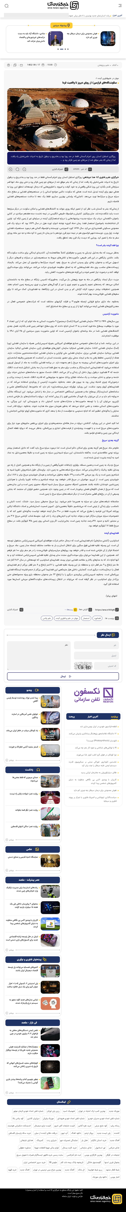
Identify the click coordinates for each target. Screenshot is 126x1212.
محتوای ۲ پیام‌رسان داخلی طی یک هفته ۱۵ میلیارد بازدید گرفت (24, 905)
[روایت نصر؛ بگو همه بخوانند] (50, 813)
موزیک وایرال (48, 1118)
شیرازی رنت (52, 1140)
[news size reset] (17, 169)
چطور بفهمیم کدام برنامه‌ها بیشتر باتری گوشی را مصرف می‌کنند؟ (22, 1081)
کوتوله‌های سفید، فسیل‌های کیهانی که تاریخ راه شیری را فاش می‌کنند (22, 1064)
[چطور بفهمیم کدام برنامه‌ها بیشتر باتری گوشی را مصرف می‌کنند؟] (50, 1083)
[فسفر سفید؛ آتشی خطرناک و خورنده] (50, 750)
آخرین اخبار (93, 717)
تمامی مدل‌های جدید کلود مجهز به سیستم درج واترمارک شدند (23, 1001)
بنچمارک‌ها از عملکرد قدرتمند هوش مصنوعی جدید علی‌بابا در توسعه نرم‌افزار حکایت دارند (22, 1050)
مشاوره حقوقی (25, 1147)
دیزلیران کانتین (33, 1118)
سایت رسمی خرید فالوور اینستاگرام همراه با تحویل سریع (40, 1155)
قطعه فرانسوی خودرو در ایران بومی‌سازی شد (98, 726)
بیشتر (11, 760)
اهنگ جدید (25, 1169)
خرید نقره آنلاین (84, 1125)
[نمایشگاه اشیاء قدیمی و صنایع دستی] (50, 860)
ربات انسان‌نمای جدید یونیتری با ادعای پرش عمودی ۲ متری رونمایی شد (80, 15)
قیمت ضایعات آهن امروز (64, 1125)
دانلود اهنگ (76, 1133)
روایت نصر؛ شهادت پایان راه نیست (24, 793)
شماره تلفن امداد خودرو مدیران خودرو (103, 1118)
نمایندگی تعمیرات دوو (69, 1140)
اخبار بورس (114, 1177)
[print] (8, 65)
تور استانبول (100, 1147)
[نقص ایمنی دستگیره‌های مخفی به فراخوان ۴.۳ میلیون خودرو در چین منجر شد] (50, 1034)
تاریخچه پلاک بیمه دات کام (72, 1162)
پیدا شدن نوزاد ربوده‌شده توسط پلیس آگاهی (22, 699)
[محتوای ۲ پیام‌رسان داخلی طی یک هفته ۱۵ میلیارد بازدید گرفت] (50, 907)
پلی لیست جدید (103, 1133)
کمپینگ (40, 1140)
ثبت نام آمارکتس (74, 1155)
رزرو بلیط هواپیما (95, 1169)
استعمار (86, 618)
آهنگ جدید (114, 1140)
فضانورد (97, 618)
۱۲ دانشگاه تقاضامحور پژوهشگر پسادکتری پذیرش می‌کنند (92, 733)
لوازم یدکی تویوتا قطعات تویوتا (46, 1147)
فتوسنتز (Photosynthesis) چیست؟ (101, 740)
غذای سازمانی (86, 1147)
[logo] (63, 5)
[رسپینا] (93, 695)
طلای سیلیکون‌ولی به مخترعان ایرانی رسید (98, 772)
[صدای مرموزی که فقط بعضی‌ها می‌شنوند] (50, 781)
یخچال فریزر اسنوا (112, 1162)
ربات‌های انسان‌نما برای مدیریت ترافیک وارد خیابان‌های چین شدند (22, 889)
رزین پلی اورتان (53, 1111)
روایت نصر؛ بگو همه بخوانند (26, 810)
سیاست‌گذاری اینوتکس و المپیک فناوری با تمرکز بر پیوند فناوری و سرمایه (92, 799)
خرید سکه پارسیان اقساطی (20, 1133)
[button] (68, 49)
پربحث (72, 717)
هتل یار (84, 1140)
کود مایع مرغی (101, 1125)
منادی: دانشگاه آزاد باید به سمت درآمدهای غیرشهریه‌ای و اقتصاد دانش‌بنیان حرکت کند (31, 37)
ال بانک (81, 1169)
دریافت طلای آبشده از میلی (45, 1133)
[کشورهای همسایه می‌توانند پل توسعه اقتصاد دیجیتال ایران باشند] (50, 971)
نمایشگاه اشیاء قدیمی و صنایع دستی (23, 857)
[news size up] (11, 169)
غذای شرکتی (114, 1147)
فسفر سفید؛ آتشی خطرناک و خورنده (23, 746)
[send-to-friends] (21, 65)
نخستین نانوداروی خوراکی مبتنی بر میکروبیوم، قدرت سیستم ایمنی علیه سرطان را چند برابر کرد (92, 763)
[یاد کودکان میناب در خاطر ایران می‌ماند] (50, 734)
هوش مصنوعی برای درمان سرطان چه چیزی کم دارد (82, 35)
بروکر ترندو (89, 1133)
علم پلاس (47, 618)
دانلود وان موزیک (100, 1177)
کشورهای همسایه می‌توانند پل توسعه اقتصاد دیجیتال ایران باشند (23, 969)
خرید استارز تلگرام (98, 1140)
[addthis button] (66, 169)
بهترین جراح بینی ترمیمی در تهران (47, 1169)
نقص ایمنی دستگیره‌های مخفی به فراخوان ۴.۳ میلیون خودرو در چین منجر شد (24, 1034)
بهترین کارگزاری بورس (93, 1155)
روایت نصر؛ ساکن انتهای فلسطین (24, 826)
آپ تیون (64, 1133)
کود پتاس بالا (17, 1118)
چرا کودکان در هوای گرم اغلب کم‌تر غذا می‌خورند (96, 754)
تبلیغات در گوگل (112, 1155)
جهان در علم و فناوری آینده (67, 618)
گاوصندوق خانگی (94, 1162)
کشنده (116, 1133)
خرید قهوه (12, 1169)
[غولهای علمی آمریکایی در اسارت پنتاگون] (50, 717)
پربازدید (114, 717)
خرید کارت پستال (69, 1147)
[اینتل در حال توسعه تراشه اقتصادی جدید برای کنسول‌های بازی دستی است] (50, 940)
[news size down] (24, 169)
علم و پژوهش (103, 65)
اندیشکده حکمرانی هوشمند (19, 1125)
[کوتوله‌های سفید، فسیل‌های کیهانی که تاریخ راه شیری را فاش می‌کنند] (50, 1066)
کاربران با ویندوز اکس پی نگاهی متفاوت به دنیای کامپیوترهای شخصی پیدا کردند (92, 781)
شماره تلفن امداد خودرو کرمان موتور (28, 1111)
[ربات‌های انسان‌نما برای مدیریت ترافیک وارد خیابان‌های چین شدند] (50, 891)
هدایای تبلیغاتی (26, 1140)
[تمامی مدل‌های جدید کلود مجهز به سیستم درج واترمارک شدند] (50, 1003)
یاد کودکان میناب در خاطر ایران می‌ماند (22, 730)
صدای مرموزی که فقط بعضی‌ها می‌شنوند (25, 779)
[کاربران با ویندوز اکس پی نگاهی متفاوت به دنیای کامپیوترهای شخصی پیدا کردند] (50, 924)
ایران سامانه (66, 1196)
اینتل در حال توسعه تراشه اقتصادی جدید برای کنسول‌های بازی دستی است (22, 938)
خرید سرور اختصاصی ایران (34, 1162)
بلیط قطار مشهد (112, 1169)
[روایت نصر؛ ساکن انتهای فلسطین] (50, 830)
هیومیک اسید (69, 1111)
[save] (15, 65)
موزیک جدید (114, 1111)
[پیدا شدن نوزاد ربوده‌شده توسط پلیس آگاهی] (50, 701)
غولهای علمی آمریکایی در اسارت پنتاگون (25, 715)
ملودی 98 (53, 1162)
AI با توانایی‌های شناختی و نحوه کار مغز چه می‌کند (95, 747)
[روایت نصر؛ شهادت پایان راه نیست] (50, 797)
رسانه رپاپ (115, 1125)
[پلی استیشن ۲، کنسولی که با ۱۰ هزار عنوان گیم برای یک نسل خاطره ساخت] (50, 987)
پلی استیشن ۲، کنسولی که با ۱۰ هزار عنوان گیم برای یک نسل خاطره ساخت (22, 985)
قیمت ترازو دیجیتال (42, 1125)
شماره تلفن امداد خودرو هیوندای (70, 1118)
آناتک (113, 65)
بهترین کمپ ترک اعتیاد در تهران (91, 1111)
